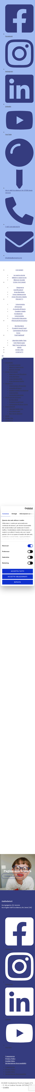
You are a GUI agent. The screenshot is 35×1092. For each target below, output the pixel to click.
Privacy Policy (10, 1059)
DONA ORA (19, 350)
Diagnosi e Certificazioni (19, 288)
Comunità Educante (19, 318)
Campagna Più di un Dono (20, 332)
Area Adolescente (15, 379)
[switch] (30, 551)
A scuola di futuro (15, 388)
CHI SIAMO (19, 270)
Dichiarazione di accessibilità (15, 1063)
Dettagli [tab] (14, 514)
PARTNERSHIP (19, 335)
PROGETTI (19, 299)
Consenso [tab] (5, 514)
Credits (6, 1087)
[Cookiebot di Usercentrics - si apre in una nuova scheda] (25, 508)
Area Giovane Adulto (19, 297)
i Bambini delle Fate (16, 409)
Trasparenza (10, 1056)
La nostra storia (14, 365)
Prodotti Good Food (16, 402)
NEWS (19, 347)
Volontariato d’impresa (20, 305)
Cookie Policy (10, 1061)
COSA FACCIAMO (19, 282)
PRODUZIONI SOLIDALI (19, 321)
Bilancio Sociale (19, 280)
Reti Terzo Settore (19, 345)
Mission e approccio (16, 367)
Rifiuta (17, 582)
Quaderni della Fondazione (19, 312)
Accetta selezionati (17, 576)
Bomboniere (13, 400)
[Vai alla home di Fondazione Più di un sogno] (7, 264)
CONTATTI (19, 352)
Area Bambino (14, 377)
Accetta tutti (17, 571)
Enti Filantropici (14, 411)
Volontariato (13, 393)
